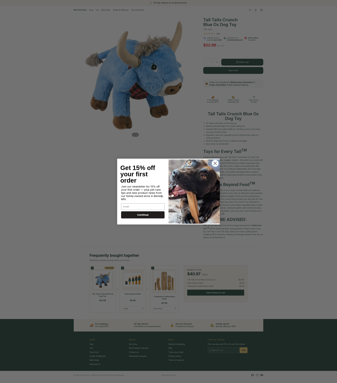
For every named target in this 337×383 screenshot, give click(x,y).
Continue (143, 214)
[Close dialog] (215, 163)
